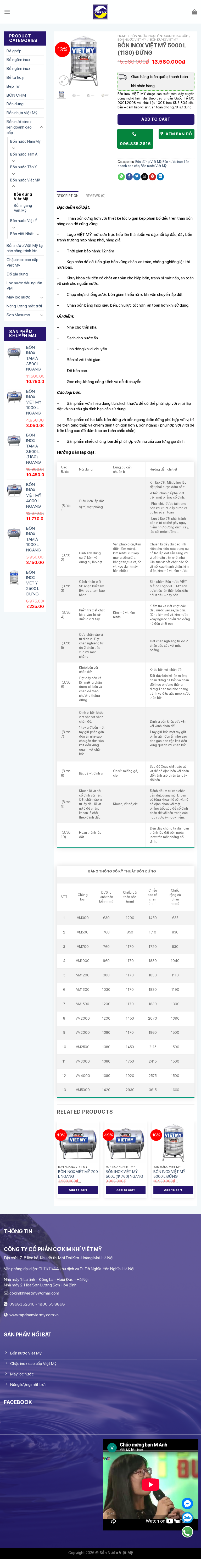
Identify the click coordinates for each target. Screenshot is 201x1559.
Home (122, 36)
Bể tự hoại (15, 77)
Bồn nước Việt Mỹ (25, 180)
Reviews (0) (96, 196)
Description (68, 196)
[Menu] (7, 12)
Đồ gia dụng (17, 274)
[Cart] (194, 12)
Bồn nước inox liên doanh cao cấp (19, 127)
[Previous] (64, 60)
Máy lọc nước (18, 297)
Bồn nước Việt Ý (23, 220)
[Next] (102, 60)
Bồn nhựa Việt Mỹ (22, 112)
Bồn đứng (15, 103)
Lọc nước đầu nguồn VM (24, 285)
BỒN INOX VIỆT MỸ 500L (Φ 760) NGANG (124, 1174)
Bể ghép (14, 50)
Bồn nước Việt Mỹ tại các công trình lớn (25, 248)
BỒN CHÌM (16, 95)
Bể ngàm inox (18, 68)
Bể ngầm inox (18, 59)
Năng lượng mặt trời (24, 305)
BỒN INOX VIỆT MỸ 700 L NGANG (78, 1174)
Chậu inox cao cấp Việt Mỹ (22, 262)
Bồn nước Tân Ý (23, 167)
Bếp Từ (13, 86)
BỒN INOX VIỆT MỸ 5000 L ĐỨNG (169, 1174)
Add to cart (155, 119)
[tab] (68, 196)
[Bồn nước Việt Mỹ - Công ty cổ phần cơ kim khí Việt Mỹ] (100, 12)
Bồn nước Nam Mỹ (25, 141)
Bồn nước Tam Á (23, 154)
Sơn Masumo (18, 314)
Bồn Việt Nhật (22, 233)
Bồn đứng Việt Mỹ (23, 196)
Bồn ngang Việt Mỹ (23, 208)
